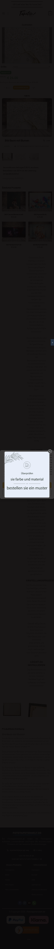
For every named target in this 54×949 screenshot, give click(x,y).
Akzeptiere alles (27, 485)
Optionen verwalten (27, 492)
